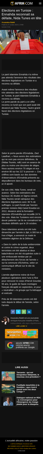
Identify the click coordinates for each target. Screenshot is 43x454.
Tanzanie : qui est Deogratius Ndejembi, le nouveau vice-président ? (28, 374)
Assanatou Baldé (8, 22)
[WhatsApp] (24, 312)
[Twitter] (18, 312)
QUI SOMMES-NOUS (14, 446)
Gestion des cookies (30, 448)
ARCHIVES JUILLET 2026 (15, 448)
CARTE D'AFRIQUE (16, 444)
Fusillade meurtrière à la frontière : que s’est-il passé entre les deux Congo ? (28, 388)
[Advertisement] (21, 64)
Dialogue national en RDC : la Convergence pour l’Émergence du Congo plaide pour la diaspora (29, 401)
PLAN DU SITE (28, 444)
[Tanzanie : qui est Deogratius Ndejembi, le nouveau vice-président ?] (8, 376)
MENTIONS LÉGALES (28, 446)
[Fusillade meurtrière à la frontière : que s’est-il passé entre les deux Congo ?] (8, 388)
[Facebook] (13, 312)
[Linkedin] (29, 312)
